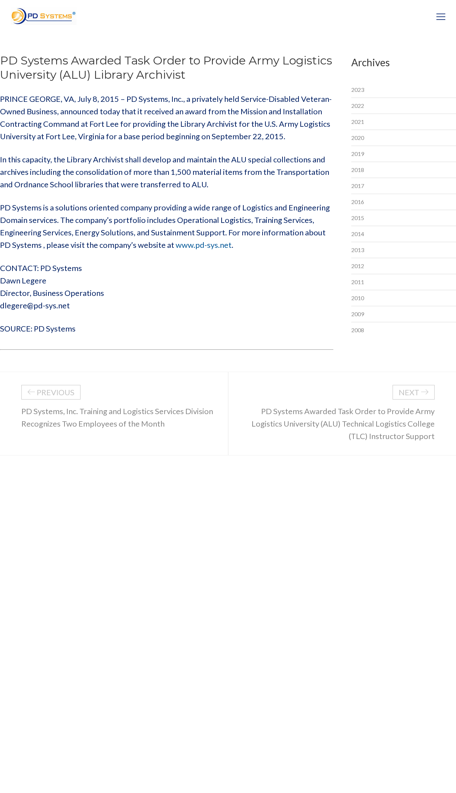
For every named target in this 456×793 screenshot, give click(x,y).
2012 (357, 265)
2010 (357, 297)
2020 (357, 137)
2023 (357, 89)
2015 (357, 217)
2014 (357, 233)
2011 (357, 281)
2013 (357, 249)
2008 (357, 330)
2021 (357, 121)
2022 (357, 105)
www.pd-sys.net (204, 245)
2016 (357, 201)
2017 (357, 185)
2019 (357, 153)
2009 (357, 314)
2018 (357, 169)
